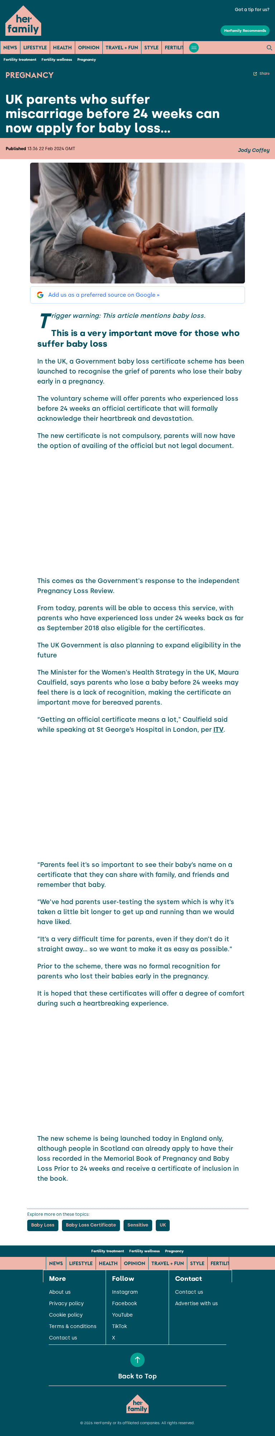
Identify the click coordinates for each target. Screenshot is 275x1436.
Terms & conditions (72, 1326)
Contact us (63, 1338)
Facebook (124, 1304)
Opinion (89, 47)
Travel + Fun (122, 47)
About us (60, 1292)
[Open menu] (194, 48)
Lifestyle (35, 47)
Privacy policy (66, 1304)
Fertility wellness (57, 59)
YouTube (122, 1315)
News (10, 47)
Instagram (125, 1292)
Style (151, 47)
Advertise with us (196, 1304)
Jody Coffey (253, 150)
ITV (218, 730)
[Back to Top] (137, 1360)
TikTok (119, 1326)
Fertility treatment (20, 59)
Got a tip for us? (252, 9)
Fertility (176, 47)
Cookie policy (66, 1315)
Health (62, 47)
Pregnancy (86, 59)
